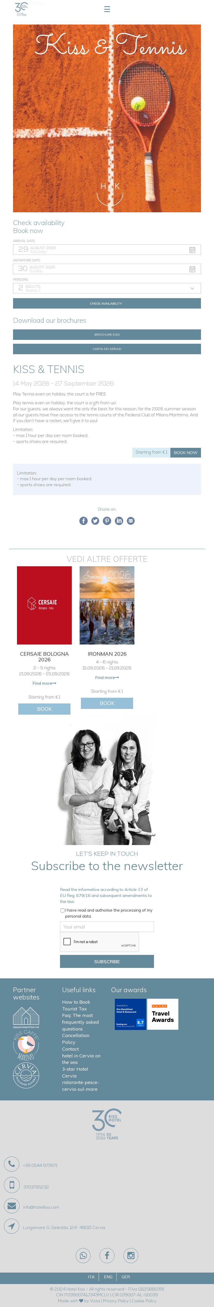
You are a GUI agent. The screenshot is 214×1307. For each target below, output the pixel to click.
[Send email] (131, 521)
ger (126, 1276)
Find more (42, 683)
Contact (70, 1049)
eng (108, 1276)
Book (44, 709)
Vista (95, 1301)
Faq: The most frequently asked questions (80, 1022)
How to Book (76, 1002)
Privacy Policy (116, 1301)
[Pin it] (107, 521)
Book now (186, 452)
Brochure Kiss (107, 334)
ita (91, 1276)
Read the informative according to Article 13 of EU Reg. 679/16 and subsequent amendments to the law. (106, 895)
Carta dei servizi (107, 349)
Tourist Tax (74, 1009)
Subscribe (107, 962)
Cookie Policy (144, 1301)
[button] (107, 249)
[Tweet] (95, 521)
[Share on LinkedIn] (119, 521)
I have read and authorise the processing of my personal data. (109, 913)
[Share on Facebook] (83, 521)
